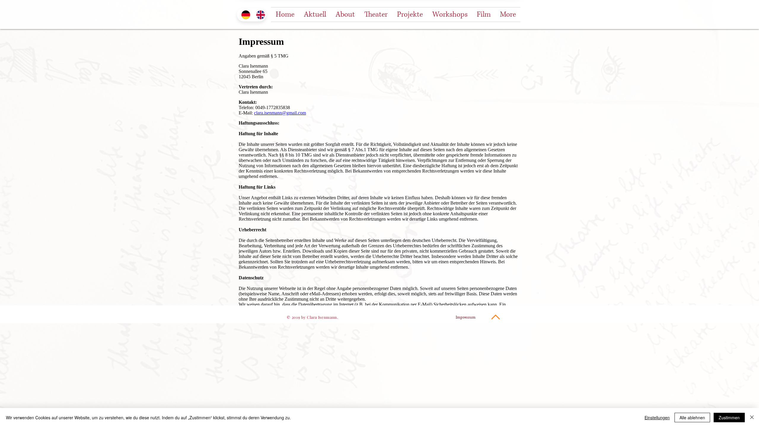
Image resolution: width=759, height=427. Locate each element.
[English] (258, 14)
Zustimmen (729, 417)
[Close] (751, 417)
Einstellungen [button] (657, 417)
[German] (244, 14)
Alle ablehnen (692, 417)
